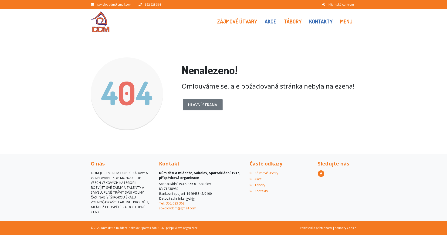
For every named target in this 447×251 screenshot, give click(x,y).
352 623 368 (153, 4)
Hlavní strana (202, 104)
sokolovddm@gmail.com (114, 4)
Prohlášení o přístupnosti (315, 228)
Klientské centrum (341, 4)
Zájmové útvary (266, 173)
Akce (257, 179)
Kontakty (261, 191)
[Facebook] (321, 173)
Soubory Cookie (345, 228)
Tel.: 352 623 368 (172, 203)
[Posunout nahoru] (436, 240)
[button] (346, 22)
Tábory (259, 185)
